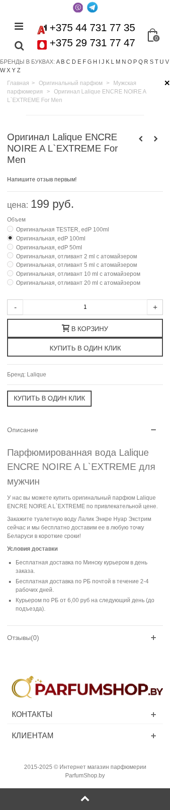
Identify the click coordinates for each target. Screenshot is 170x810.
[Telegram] (92, 7)
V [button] (167, 62)
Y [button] (14, 70)
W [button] (2, 70)
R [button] (146, 62)
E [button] (79, 62)
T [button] (156, 62)
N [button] (124, 62)
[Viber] (78, 7)
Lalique (36, 374)
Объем (17, 219)
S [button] (151, 62)
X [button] (8, 70)
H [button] (95, 62)
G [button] (89, 62)
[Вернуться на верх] (85, 799)
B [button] (63, 62)
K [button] (108, 62)
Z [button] (18, 70)
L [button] (112, 62)
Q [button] (140, 62)
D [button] (74, 62)
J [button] (103, 62)
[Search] (19, 46)
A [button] (58, 62)
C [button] (68, 62)
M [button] (118, 62)
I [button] (99, 62)
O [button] (130, 62)
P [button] (135, 62)
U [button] (162, 62)
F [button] (84, 62)
